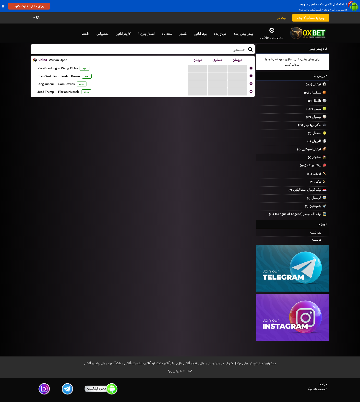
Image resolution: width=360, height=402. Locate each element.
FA (37, 17)
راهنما (85, 33)
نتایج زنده (220, 33)
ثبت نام (281, 18)
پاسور (183, 33)
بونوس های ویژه (316, 389)
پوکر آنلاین (200, 33)
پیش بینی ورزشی (271, 37)
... (197, 68)
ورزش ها (320, 76)
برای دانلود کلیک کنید (29, 6)
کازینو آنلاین (123, 33)
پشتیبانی (102, 33)
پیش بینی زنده (243, 33)
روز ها (322, 224)
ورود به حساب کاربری (310, 18)
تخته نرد (167, 33)
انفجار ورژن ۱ (146, 33)
